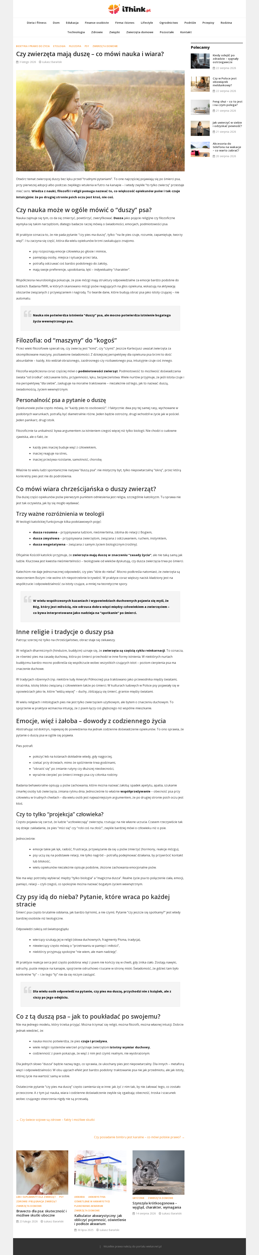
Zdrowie (97, 32)
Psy (87, 46)
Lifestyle (147, 22)
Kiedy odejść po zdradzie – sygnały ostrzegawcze (226, 58)
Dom (56, 22)
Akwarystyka (97, 1197)
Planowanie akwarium (88, 1206)
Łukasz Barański (52, 62)
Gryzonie (138, 1198)
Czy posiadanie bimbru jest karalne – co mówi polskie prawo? (139, 1137)
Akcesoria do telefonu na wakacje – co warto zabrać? (227, 147)
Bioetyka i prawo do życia (33, 46)
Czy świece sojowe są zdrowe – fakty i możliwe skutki (55, 1120)
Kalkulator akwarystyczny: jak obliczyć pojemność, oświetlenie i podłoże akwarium (100, 1219)
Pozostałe (167, 32)
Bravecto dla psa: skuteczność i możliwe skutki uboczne (41, 1213)
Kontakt (186, 32)
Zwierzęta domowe (139, 32)
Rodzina (226, 22)
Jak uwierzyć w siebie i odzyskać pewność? (227, 124)
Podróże (190, 22)
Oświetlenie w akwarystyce (92, 1201)
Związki (114, 32)
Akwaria (79, 1197)
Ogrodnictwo (168, 22)
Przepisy (208, 22)
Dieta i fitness (36, 22)
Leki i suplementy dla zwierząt (36, 1197)
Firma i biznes (124, 22)
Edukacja (72, 22)
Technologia (76, 32)
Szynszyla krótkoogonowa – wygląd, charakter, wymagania (157, 1205)
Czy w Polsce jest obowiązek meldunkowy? (225, 81)
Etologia (59, 46)
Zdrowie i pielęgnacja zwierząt (36, 1201)
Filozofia (75, 46)
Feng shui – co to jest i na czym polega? (228, 103)
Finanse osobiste (97, 22)
